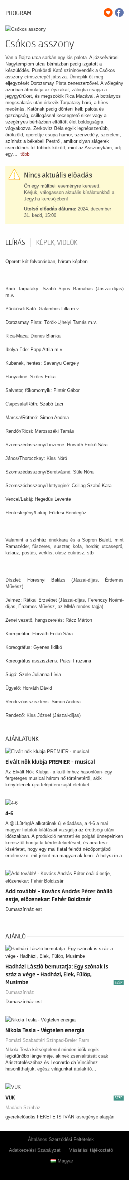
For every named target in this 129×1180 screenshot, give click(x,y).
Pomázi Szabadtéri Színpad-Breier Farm (47, 1040)
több (24, 154)
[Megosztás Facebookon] (119, 12)
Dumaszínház (19, 992)
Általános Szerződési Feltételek (61, 1139)
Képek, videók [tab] (56, 243)
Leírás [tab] (15, 243)
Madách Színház (22, 1107)
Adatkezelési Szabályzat (35, 1150)
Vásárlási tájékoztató (91, 1150)
